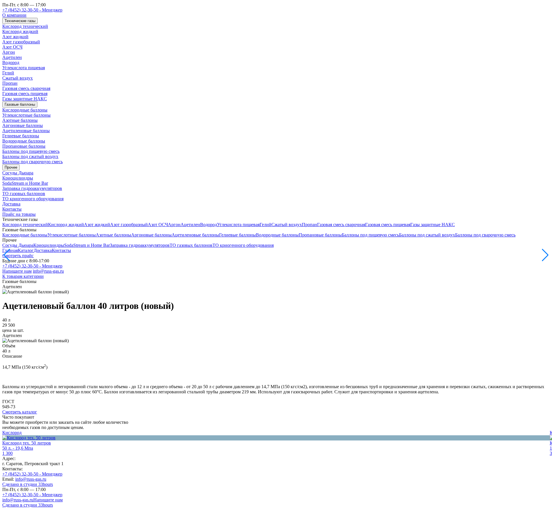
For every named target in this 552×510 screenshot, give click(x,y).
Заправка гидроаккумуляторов (32, 188)
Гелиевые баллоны (20, 135)
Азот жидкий (15, 36)
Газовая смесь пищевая (24, 93)
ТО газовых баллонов (23, 193)
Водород (10, 62)
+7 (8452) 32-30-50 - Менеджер (32, 9)
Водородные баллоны (23, 140)
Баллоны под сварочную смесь (32, 161)
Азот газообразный (21, 41)
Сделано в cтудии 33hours (27, 484)
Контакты (12, 209)
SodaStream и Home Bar (25, 183)
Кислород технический (25, 26)
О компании (14, 15)
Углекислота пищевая (23, 67)
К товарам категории (23, 276)
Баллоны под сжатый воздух (30, 156)
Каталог (26, 250)
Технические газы (20, 21)
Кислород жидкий (20, 31)
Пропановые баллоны (23, 146)
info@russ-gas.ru (48, 271)
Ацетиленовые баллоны (26, 130)
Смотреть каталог (19, 411)
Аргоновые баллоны (22, 125)
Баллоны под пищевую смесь (31, 151)
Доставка (11, 203)
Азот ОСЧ (12, 47)
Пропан (10, 83)
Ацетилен (12, 57)
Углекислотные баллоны (26, 115)
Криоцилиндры (17, 178)
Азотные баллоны (20, 120)
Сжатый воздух (17, 78)
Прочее (11, 167)
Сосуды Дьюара (17, 172)
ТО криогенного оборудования (33, 198)
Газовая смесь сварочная (26, 88)
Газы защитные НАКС (24, 98)
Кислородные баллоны (24, 109)
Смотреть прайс (18, 255)
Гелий (8, 72)
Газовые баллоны (20, 104)
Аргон (8, 52)
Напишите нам (17, 271)
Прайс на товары (19, 214)
